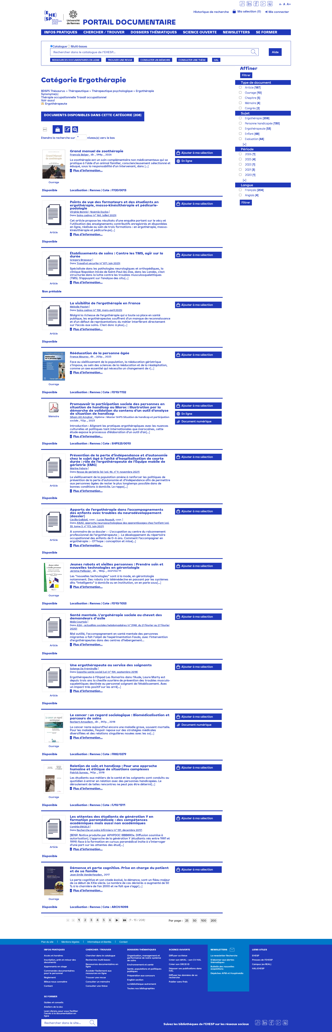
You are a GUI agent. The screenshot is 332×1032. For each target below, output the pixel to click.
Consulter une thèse (192, 60)
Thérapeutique (78, 91)
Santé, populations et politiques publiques (144, 970)
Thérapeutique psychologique (112, 91)
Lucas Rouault (105, 519)
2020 (248, 174)
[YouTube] (263, 3)
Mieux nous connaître (55, 982)
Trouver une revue (120, 60)
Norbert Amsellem (82, 721)
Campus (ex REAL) (261, 964)
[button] (242, 144)
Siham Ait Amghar (81, 417)
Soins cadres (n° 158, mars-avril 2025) (99, 310)
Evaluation (252, 139)
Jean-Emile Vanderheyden (86, 874)
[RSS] (242, 3)
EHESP (255, 955)
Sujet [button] (245, 113)
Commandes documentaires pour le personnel (59, 972)
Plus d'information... (88, 170)
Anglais (250, 195)
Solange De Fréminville (83, 668)
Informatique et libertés (99, 941)
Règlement (50, 977)
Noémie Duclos (99, 211)
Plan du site (47, 941)
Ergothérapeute (56, 103)
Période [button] (247, 149)
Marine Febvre (79, 468)
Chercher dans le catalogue (100, 955)
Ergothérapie (145, 91)
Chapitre (251, 97)
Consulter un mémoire (155, 60)
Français (251, 190)
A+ (289, 4)
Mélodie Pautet (79, 306)
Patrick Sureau (79, 772)
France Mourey (79, 356)
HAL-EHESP (258, 968)
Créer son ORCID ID (179, 964)
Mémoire (251, 103)
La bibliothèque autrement (141, 984)
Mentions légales (70, 941)
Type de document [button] (256, 82)
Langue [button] (247, 185)
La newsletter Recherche (224, 955)
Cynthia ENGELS (79, 826)
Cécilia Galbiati (79, 519)
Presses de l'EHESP (262, 960)
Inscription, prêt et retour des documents (60, 961)
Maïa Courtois (78, 621)
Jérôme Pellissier (80, 570)
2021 (248, 169)
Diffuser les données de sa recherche (183, 976)
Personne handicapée (259, 123)
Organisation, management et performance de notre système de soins (144, 958)
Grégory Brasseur (81, 259)
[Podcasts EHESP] (269, 3)
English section (135, 980)
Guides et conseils (53, 1002)
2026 (248, 154)
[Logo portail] (62, 16)
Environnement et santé (140, 964)
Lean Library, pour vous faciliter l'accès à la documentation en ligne (61, 1013)
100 (203, 920)
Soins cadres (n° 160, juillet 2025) (96, 215)
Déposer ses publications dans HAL (185, 969)
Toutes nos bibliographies (141, 988)
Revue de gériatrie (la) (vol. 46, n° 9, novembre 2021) (108, 471)
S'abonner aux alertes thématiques (222, 961)
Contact (123, 941)
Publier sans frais (178, 982)
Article (249, 87)
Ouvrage (251, 92)
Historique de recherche (211, 11)
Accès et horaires (53, 955)
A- (280, 4)
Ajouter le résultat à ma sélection (58, 129)
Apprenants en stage (55, 966)
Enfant (249, 133)
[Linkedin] (249, 3)
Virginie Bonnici (79, 211)
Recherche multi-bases (98, 960)
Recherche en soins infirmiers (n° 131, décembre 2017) (109, 830)
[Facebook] (256, 3)
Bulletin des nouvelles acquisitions (222, 967)
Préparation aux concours (141, 975)
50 (194, 920)
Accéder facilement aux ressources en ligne (98, 972)
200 (213, 920)
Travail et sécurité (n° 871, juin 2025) (98, 263)
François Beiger (79, 154)
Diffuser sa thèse (178, 955)
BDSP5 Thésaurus (53, 91)
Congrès (250, 108)
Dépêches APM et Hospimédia (227, 973)
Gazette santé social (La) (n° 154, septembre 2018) (107, 671)
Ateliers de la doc (53, 1007)
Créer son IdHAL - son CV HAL (185, 960)
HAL (216, 60)
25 (186, 920)
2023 (248, 164)
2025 (248, 159)
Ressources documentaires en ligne (76, 60)
